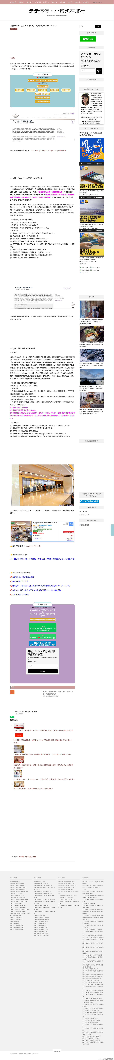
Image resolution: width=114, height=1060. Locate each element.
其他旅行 (46, 2)
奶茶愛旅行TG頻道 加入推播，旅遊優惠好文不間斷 (42, 644)
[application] (91, 164)
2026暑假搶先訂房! (43, 94)
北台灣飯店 (31, 90)
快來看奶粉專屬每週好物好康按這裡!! (42, 619)
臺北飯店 (19, 90)
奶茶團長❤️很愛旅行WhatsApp (42, 637)
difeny (21, 29)
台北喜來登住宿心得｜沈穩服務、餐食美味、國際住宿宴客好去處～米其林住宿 (42, 559)
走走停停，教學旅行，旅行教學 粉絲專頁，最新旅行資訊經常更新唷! (42, 613)
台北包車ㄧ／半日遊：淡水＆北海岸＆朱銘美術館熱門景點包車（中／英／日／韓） (41, 586)
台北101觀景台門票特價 (20, 594)
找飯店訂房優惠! (42, 86)
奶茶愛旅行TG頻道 (90, 501)
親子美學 (54, 2)
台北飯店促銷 (14, 29)
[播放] (81, 164)
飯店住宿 (30, 2)
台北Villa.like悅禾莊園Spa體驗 (23, 577)
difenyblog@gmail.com (89, 121)
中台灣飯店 (42, 90)
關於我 (70, 2)
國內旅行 (86, 2)
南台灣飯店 (54, 90)
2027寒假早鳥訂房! (43, 98)
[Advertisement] (42, 44)
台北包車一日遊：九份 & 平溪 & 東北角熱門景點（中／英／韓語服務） (37, 590)
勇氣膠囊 (63, 2)
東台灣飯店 (66, 90)
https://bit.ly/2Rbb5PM (57, 150)
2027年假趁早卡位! (43, 102)
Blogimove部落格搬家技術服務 (105, 1059)
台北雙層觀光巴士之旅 (20, 581)
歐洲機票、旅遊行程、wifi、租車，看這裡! (42, 80)
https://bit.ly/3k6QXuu (39, 150)
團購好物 (78, 2)
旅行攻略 (38, 2)
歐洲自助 (13, 2)
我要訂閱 (42, 671)
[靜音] (97, 164)
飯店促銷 (32, 857)
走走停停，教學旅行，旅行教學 (92, 123)
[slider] (100, 163)
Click (112, 530)
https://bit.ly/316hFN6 (33, 546)
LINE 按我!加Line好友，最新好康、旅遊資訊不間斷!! (43, 628)
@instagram (57, 1051)
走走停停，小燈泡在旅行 (57, 11)
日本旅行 (21, 2)
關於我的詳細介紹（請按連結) (90, 117)
